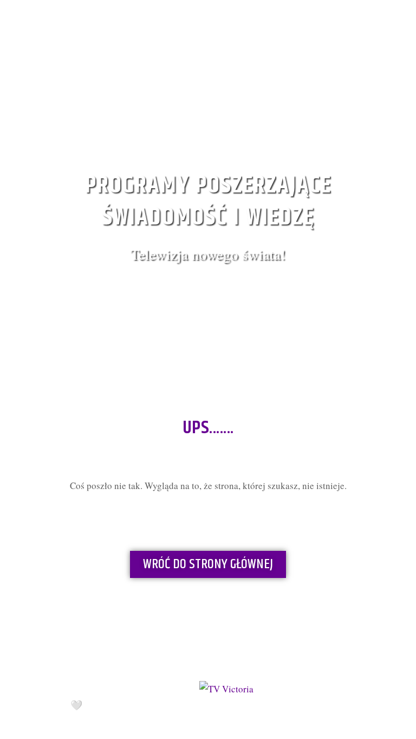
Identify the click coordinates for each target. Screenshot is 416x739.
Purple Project (137, 706)
